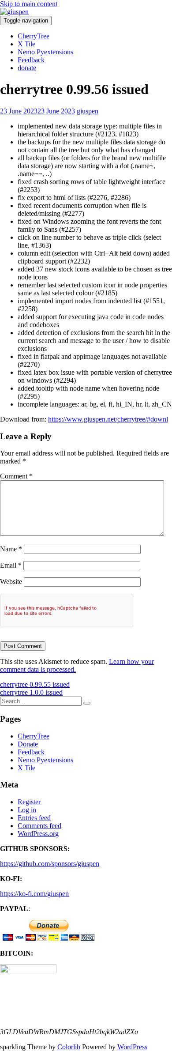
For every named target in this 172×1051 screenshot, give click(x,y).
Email (11, 565)
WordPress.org (38, 833)
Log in (27, 810)
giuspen (87, 111)
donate (27, 68)
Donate (28, 744)
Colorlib (68, 1047)
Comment (16, 476)
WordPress (132, 1047)
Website (11, 581)
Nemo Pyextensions (45, 52)
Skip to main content (28, 4)
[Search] (86, 703)
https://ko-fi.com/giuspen (34, 893)
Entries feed (34, 817)
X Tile (26, 44)
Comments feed (39, 825)
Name (11, 549)
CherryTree (33, 36)
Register (29, 802)
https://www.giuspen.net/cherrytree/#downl (108, 419)
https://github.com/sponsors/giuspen (49, 863)
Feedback (31, 60)
